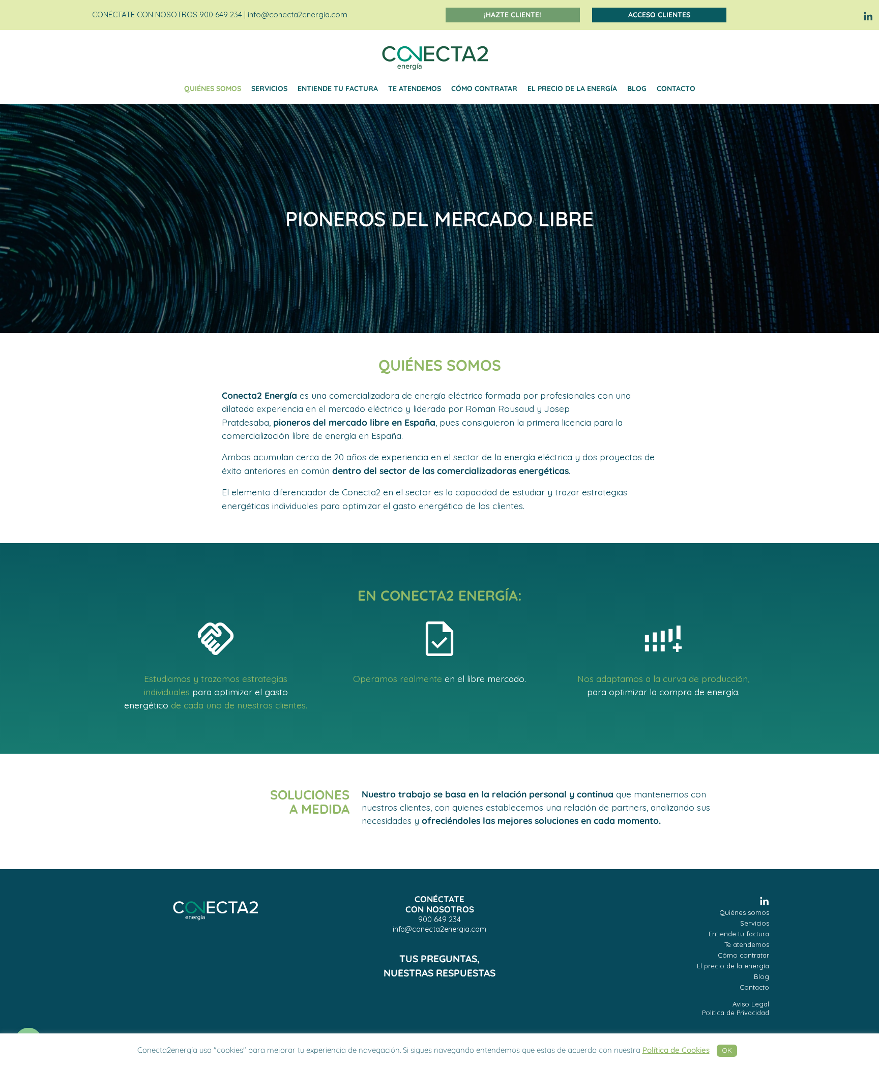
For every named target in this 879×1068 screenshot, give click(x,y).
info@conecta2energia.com (297, 14)
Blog (637, 88)
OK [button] (727, 1050)
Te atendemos (414, 88)
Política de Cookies (676, 1050)
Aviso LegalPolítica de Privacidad (735, 1008)
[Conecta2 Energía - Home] (216, 914)
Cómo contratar (484, 88)
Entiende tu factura (338, 88)
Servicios (269, 88)
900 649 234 (439, 919)
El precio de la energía (572, 88)
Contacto (676, 88)
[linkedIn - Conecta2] (866, 15)
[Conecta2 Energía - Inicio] (435, 57)
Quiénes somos (212, 88)
